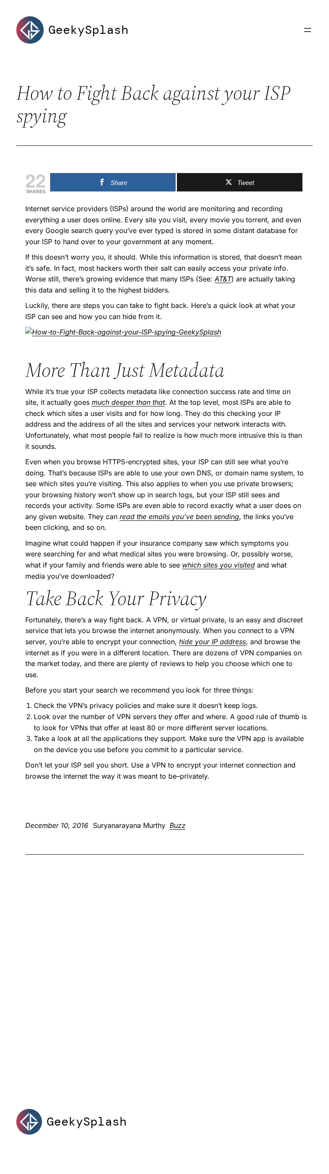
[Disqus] (164, 967)
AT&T (223, 279)
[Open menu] (307, 30)
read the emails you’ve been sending (179, 516)
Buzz (177, 825)
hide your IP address (212, 641)
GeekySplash (88, 30)
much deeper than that (128, 402)
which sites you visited (218, 565)
